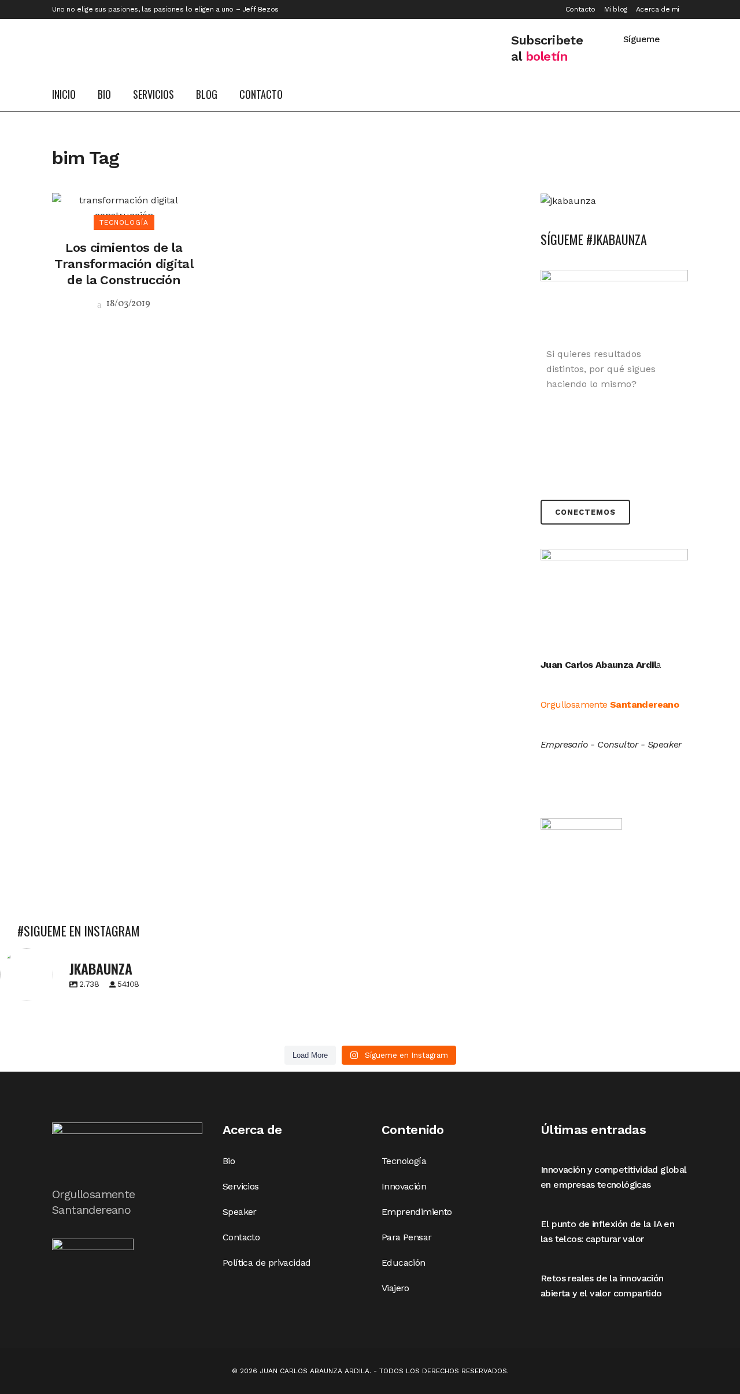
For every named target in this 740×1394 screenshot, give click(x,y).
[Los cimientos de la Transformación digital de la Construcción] (123, 207)
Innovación (404, 1186)
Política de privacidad (267, 1262)
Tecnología (404, 1160)
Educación (404, 1262)
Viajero (395, 1288)
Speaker (240, 1211)
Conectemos (585, 512)
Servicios (241, 1186)
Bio (229, 1160)
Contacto (580, 9)
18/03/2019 (127, 304)
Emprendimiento (417, 1211)
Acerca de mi (657, 9)
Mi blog (615, 9)
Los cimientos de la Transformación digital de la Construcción (123, 263)
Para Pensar (406, 1237)
